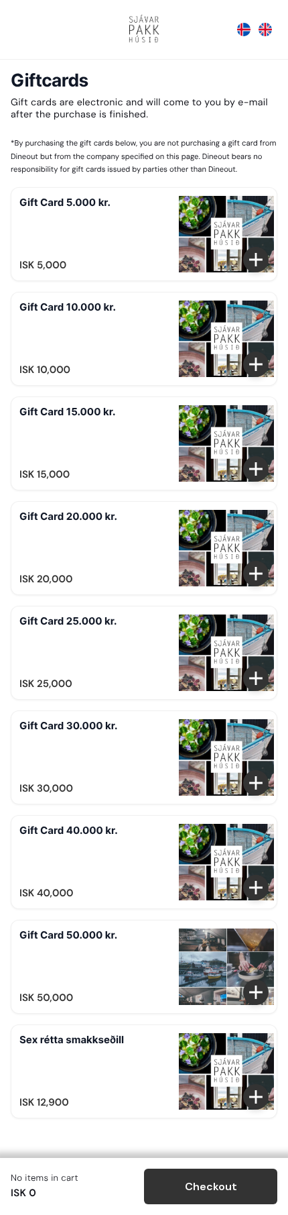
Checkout (211, 1186)
